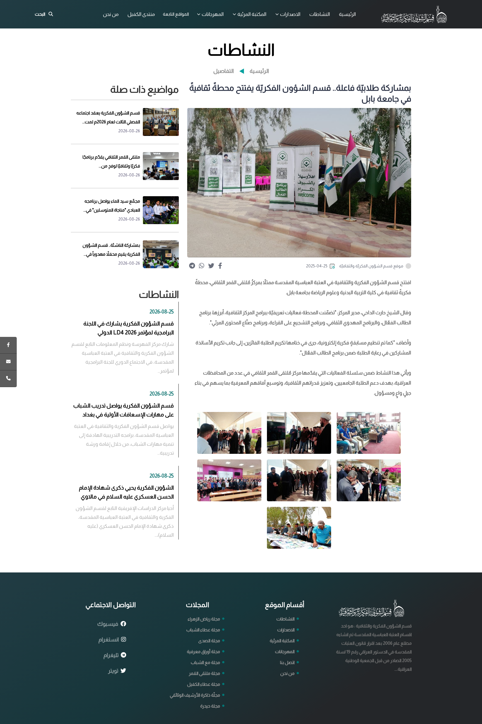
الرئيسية (347, 14)
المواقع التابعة (176, 14)
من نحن (111, 14)
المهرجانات (213, 14)
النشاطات (319, 14)
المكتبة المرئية (251, 14)
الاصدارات (290, 14)
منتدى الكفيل (141, 14)
